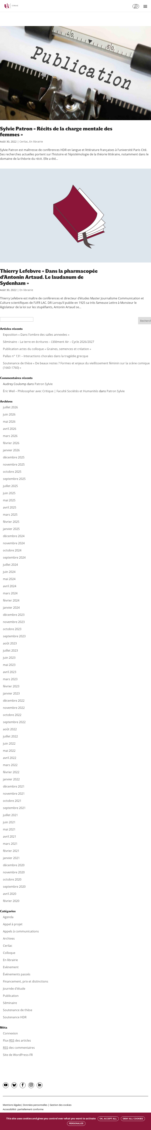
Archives (9, 938)
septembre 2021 (14, 808)
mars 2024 (10, 593)
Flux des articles (17, 1040)
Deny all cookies (133, 1119)
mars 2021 (10, 844)
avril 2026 (9, 429)
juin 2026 (9, 414)
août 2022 (10, 729)
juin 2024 (9, 572)
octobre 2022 (12, 715)
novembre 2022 (14, 708)
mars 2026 (10, 436)
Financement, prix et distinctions (25, 981)
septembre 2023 (14, 636)
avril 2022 (9, 758)
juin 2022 (9, 743)
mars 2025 (10, 515)
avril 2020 (9, 894)
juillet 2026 (10, 407)
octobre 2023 (12, 629)
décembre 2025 (13, 457)
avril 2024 (9, 586)
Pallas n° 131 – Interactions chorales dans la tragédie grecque (45, 356)
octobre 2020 (12, 879)
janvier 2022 (11, 779)
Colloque (9, 953)
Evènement (11, 967)
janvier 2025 (11, 529)
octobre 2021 (12, 801)
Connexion (10, 1033)
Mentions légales (12, 1105)
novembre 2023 (14, 622)
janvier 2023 (11, 693)
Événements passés (16, 974)
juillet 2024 (10, 565)
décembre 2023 (13, 615)
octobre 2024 (12, 550)
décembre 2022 (13, 701)
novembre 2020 (14, 872)
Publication (11, 996)
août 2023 (10, 643)
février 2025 (11, 522)
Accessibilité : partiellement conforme (23, 1109)
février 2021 (11, 851)
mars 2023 (10, 679)
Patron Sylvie (44, 384)
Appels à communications (21, 931)
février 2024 (11, 600)
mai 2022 (9, 751)
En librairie (36, 141)
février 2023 (11, 686)
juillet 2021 (10, 815)
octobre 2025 (12, 472)
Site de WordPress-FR (18, 1055)
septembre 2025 (14, 479)
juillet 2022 (10, 736)
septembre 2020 (14, 887)
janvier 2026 (11, 450)
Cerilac (24, 141)
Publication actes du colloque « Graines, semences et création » (47, 349)
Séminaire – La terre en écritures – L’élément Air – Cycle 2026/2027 (48, 342)
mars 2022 (10, 765)
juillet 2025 (10, 486)
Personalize (76, 1123)
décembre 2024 (13, 536)
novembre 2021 (14, 794)
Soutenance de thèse (17, 1010)
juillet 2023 (10, 650)
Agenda (8, 917)
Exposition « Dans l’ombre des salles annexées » (36, 335)
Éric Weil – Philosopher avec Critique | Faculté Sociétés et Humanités (50, 391)
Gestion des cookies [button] (60, 1105)
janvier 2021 (11, 858)
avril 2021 (9, 836)
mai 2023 (9, 665)
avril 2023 (9, 672)
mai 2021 (9, 829)
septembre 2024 (14, 557)
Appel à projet (12, 924)
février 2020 (11, 901)
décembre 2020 (13, 865)
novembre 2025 (14, 464)
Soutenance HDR (15, 1017)
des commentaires (19, 1048)
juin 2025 (9, 493)
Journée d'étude (14, 989)
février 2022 (11, 772)
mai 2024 (9, 579)
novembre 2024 (14, 543)
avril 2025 (9, 507)
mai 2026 (9, 422)
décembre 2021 (13, 786)
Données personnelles (35, 1105)
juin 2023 (9, 658)
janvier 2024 (11, 608)
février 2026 (11, 443)
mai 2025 (9, 500)
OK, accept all (108, 1119)
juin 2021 (9, 822)
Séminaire (10, 1003)
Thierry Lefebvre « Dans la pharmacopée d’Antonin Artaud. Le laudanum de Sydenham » (49, 277)
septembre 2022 (14, 722)
